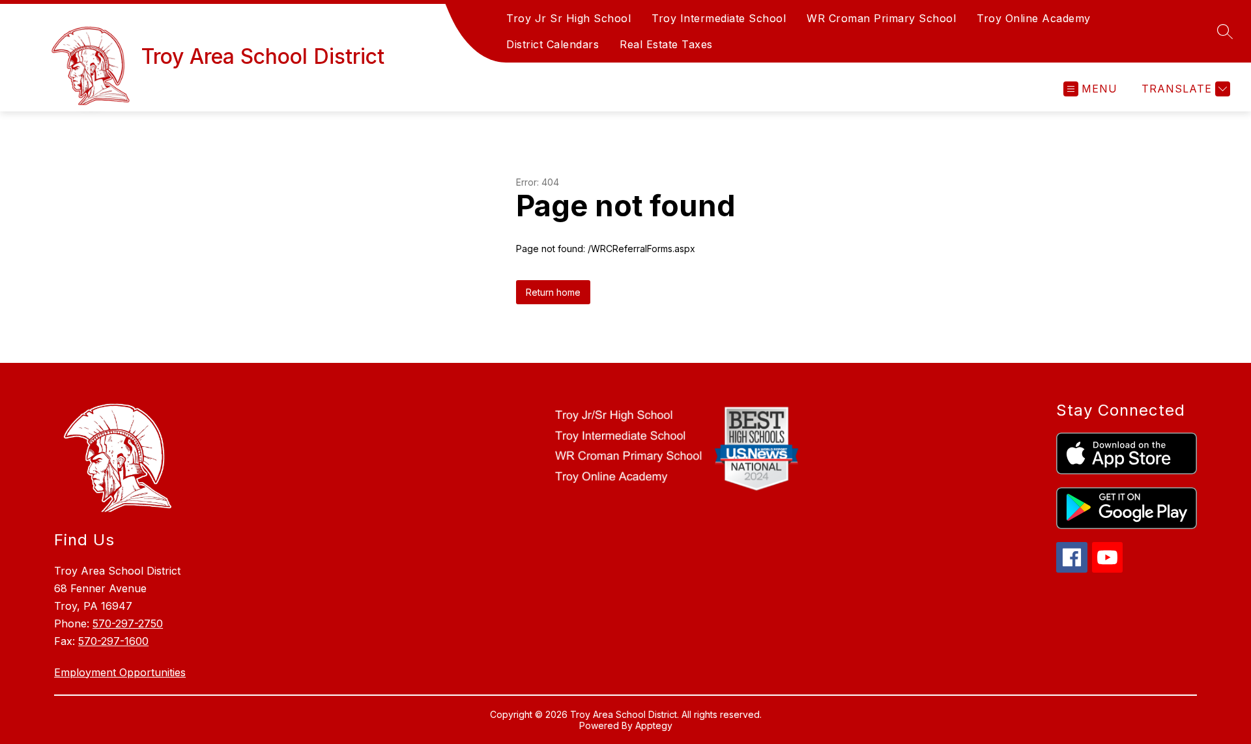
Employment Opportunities (120, 672)
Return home (553, 292)
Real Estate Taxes (666, 44)
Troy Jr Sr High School (568, 18)
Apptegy (653, 725)
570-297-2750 (128, 623)
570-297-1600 (113, 641)
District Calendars (552, 44)
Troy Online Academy (1034, 18)
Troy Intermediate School (719, 18)
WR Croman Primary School (881, 18)
